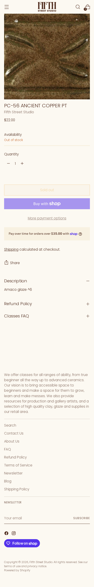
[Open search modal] (77, 7)
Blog (7, 481)
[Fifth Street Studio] (47, 7)
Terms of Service (18, 465)
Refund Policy (15, 457)
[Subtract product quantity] (8, 163)
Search (10, 425)
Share (15, 262)
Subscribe (81, 518)
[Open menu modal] (6, 7)
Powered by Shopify (17, 570)
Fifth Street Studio (19, 112)
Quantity (11, 154)
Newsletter (13, 473)
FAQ (7, 449)
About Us (11, 441)
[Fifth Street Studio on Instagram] (14, 534)
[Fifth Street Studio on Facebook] (7, 534)
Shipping (11, 249)
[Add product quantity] (22, 163)
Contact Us (14, 433)
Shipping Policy (16, 489)
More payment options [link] (47, 218)
